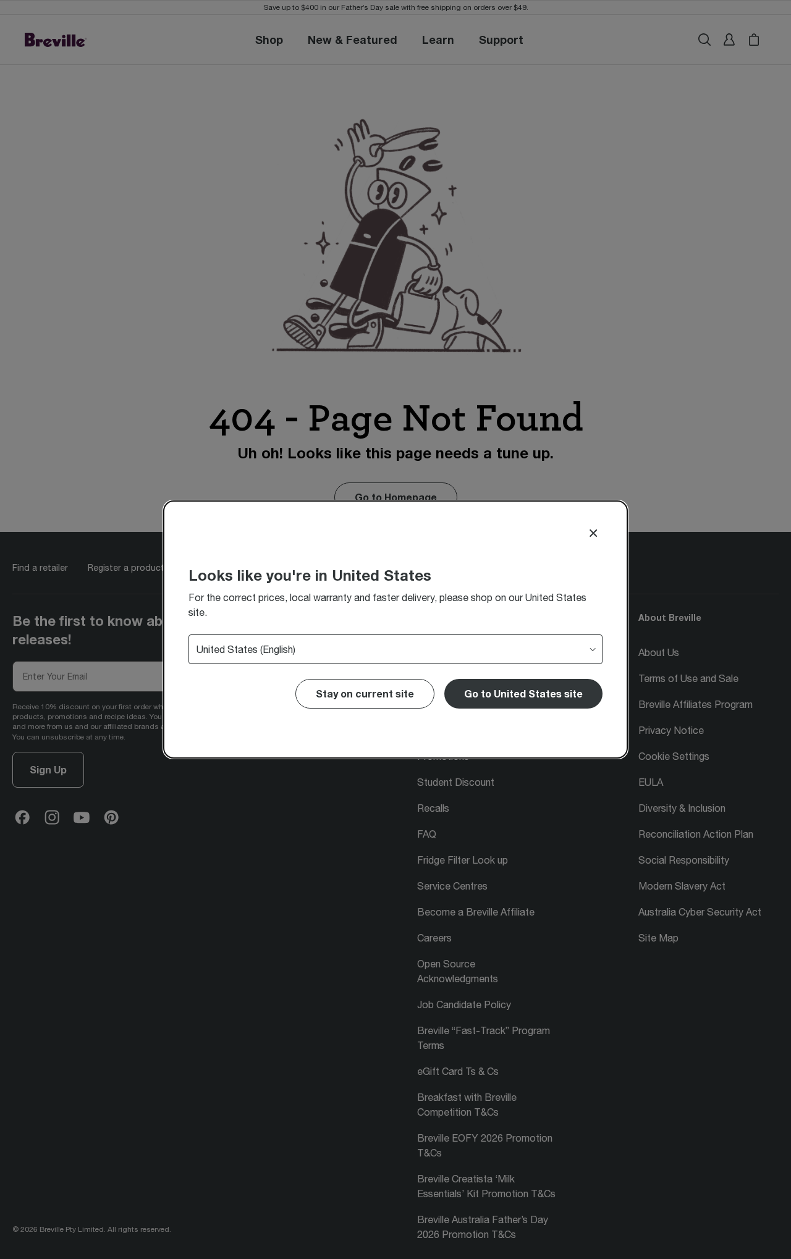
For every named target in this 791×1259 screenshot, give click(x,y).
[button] (523, 694)
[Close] (593, 533)
